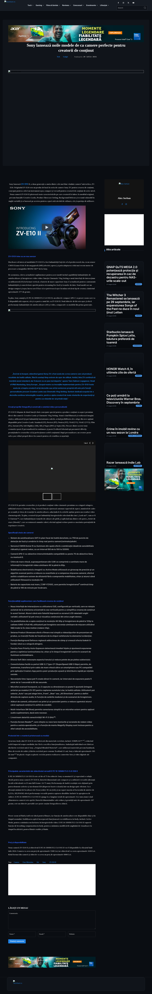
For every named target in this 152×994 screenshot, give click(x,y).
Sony (44, 862)
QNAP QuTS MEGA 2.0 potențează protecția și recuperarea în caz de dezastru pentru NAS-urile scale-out (122, 274)
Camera (16, 862)
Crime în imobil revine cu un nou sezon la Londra (123, 430)
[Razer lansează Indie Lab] (124, 455)
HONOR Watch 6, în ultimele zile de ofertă (121, 370)
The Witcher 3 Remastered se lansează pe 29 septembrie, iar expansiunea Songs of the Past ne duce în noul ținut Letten (123, 303)
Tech (58, 57)
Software (138, 465)
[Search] (144, 7)
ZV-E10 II (52, 862)
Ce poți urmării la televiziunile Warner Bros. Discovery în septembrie (123, 399)
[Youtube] (133, 3)
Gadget (65, 57)
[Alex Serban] (124, 188)
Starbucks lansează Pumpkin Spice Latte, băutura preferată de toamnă (121, 337)
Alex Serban (124, 198)
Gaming (138, 315)
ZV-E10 (24, 184)
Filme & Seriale (135, 435)
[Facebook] (118, 3)
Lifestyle (137, 345)
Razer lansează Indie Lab (123, 462)
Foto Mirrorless (28, 862)
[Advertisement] (52, 879)
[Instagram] (123, 3)
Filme (139, 405)
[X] (128, 3)
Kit (38, 862)
